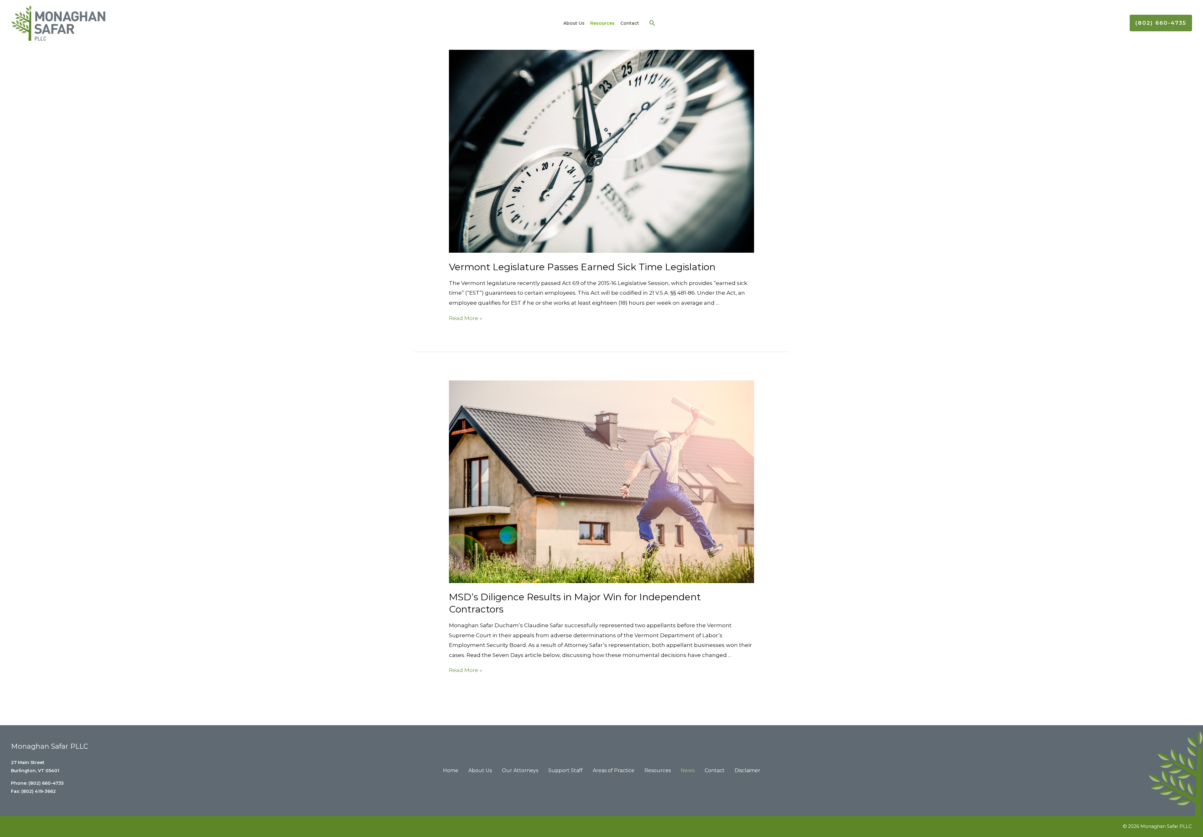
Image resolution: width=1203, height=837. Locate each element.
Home (450, 770)
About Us (574, 23)
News (688, 770)
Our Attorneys (520, 770)
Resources (602, 23)
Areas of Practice (613, 770)
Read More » (465, 318)
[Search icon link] (652, 23)
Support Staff (565, 770)
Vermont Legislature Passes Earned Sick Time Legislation (582, 267)
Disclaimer (747, 770)
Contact (629, 23)
